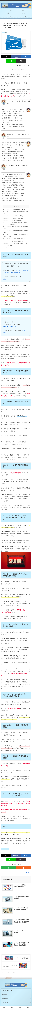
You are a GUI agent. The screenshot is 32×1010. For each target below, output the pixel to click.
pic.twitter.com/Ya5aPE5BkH (12, 272)
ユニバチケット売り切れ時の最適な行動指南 (14, 241)
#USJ (18, 270)
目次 (14, 206)
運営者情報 (4, 994)
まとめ (6, 247)
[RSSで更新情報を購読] (23, 867)
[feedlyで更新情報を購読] (8, 867)
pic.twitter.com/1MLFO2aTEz (11, 326)
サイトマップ (5, 1002)
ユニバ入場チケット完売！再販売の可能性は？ (15, 238)
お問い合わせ (5, 998)
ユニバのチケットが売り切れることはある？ (14, 209)
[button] (21, 61)
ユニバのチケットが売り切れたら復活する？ (14, 216)
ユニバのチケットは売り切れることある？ (14, 218)
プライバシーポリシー (7, 990)
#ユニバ (21, 270)
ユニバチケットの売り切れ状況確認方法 (13, 220)
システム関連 (5, 849)
